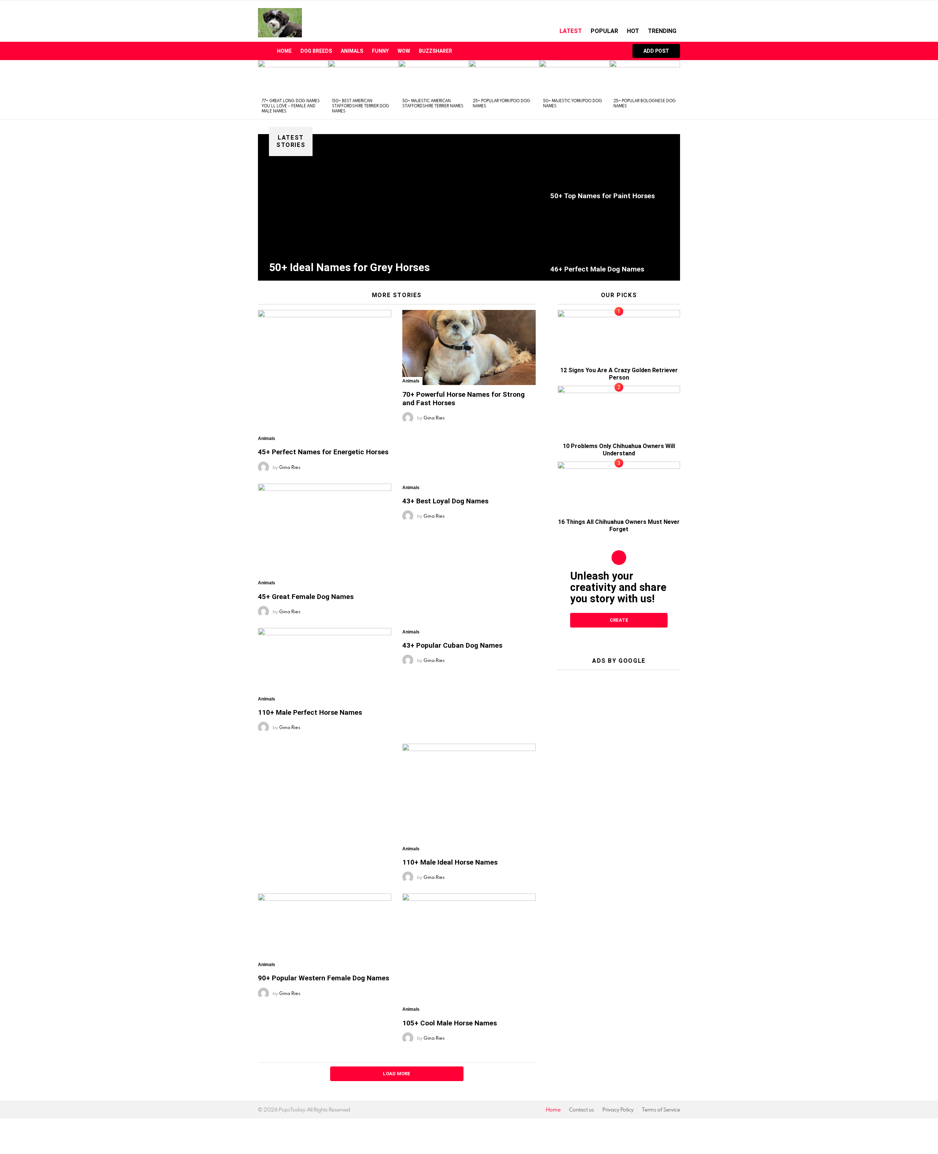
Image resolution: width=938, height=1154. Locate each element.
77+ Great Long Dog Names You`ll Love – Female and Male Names (291, 106)
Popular (604, 30)
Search (615, 51)
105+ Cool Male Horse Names (449, 1023)
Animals (352, 51)
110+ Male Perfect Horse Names (310, 712)
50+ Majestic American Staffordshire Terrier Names (433, 103)
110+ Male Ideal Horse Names (450, 862)
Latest (571, 30)
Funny (380, 51)
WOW (404, 51)
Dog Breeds (316, 51)
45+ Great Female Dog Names (306, 596)
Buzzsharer (435, 51)
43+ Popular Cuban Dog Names (452, 645)
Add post (656, 51)
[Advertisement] (619, 721)
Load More (396, 1073)
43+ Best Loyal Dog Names (445, 501)
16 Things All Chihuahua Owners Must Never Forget (619, 525)
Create (619, 620)
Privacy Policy (618, 1110)
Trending (662, 30)
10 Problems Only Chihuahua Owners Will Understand (619, 450)
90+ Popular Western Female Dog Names (323, 978)
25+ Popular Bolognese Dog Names (644, 103)
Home (284, 51)
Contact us (581, 1110)
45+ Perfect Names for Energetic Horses (323, 452)
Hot (633, 30)
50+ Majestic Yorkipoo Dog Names (572, 103)
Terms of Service (661, 1110)
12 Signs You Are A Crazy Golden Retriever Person (619, 374)
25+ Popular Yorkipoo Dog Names (501, 103)
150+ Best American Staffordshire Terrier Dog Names (360, 106)
